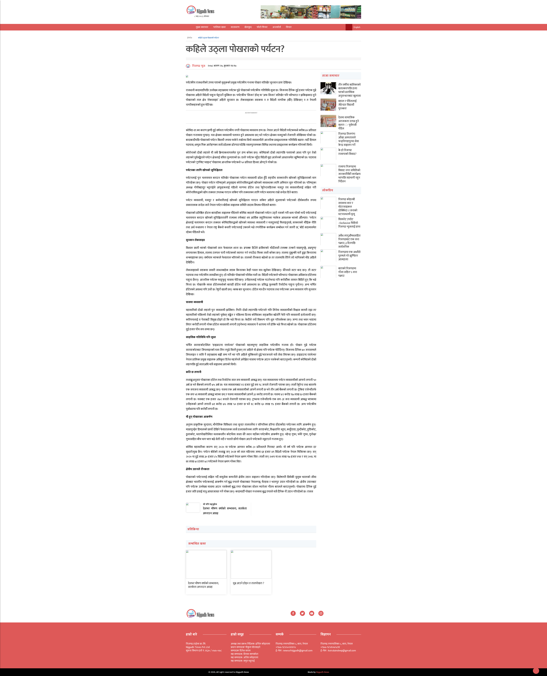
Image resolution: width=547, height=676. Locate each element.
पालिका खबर (219, 27)
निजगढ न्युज (198, 66)
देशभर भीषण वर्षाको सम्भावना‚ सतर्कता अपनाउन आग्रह (203, 585)
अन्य (196, 34)
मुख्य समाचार (202, 27)
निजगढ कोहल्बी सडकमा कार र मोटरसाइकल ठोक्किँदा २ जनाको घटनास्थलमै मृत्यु (347, 207)
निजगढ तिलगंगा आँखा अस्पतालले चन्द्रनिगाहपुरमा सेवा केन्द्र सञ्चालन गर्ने (348, 139)
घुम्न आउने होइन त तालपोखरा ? (248, 583)
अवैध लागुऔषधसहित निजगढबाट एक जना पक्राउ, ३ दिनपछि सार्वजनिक (349, 241)
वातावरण (235, 27)
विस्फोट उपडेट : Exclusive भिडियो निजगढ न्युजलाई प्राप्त (349, 223)
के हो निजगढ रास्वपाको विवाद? (347, 152)
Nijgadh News (322, 672)
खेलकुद (248, 27)
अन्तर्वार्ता (277, 27)
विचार (289, 27)
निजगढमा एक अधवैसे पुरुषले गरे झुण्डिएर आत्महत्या (349, 256)
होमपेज (189, 37)
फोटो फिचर (262, 27)
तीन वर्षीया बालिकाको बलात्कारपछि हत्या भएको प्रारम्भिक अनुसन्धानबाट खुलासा (349, 90)
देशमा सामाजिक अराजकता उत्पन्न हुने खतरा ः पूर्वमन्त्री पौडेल (348, 123)
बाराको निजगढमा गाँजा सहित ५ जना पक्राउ (347, 272)
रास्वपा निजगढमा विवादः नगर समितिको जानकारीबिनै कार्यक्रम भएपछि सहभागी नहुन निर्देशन (349, 174)
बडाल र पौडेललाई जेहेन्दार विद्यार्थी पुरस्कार (347, 105)
